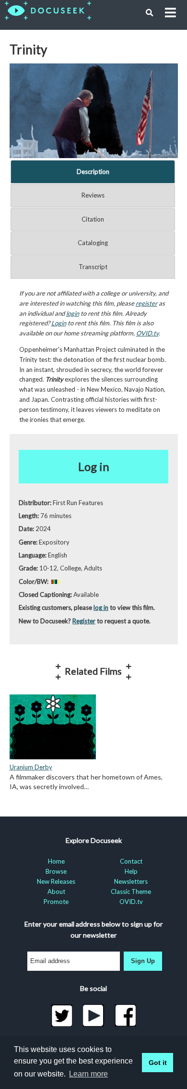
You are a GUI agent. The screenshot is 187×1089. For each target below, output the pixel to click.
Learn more (88, 1074)
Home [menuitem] (56, 861)
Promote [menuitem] (56, 901)
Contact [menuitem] (131, 861)
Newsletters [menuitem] (131, 881)
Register (83, 621)
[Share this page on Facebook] (125, 1015)
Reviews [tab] (93, 195)
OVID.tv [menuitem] (131, 901)
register (146, 303)
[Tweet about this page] (61, 1015)
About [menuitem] (56, 891)
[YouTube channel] (94, 1015)
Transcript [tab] (93, 267)
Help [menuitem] (131, 871)
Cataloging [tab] (93, 243)
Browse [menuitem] (56, 871)
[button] (149, 13)
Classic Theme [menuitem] (131, 891)
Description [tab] (93, 171)
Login (58, 323)
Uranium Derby (31, 767)
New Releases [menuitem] (56, 881)
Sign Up (143, 961)
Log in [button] (93, 466)
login (72, 313)
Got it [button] (158, 1062)
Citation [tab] (93, 219)
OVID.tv (147, 333)
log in (101, 607)
